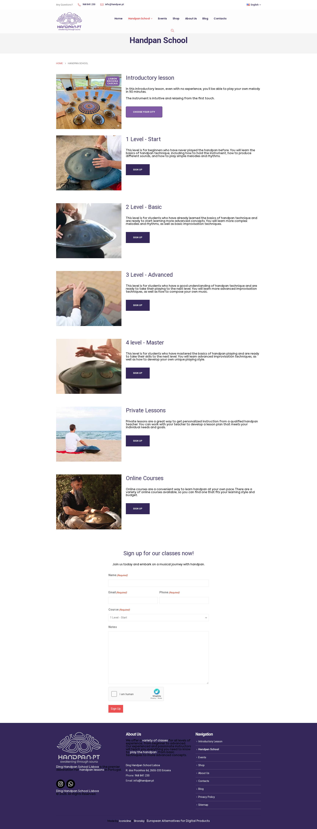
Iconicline (125, 821)
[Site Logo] (69, 21)
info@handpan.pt (144, 780)
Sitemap (203, 804)
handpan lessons (91, 770)
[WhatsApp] (70, 784)
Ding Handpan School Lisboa (77, 767)
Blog (205, 18)
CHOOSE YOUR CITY (144, 111)
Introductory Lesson (210, 741)
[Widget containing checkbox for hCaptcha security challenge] (136, 694)
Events (162, 18)
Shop (176, 18)
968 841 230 (142, 775)
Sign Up (116, 708)
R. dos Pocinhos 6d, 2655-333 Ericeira (148, 770)
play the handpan (143, 752)
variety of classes (155, 740)
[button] (172, 30)
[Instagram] (60, 784)
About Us (191, 18)
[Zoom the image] (79, 734)
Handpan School (139, 18)
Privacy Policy (206, 797)
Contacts (220, 18)
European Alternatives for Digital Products (178, 821)
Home (118, 18)
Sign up (137, 169)
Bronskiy (139, 821)
